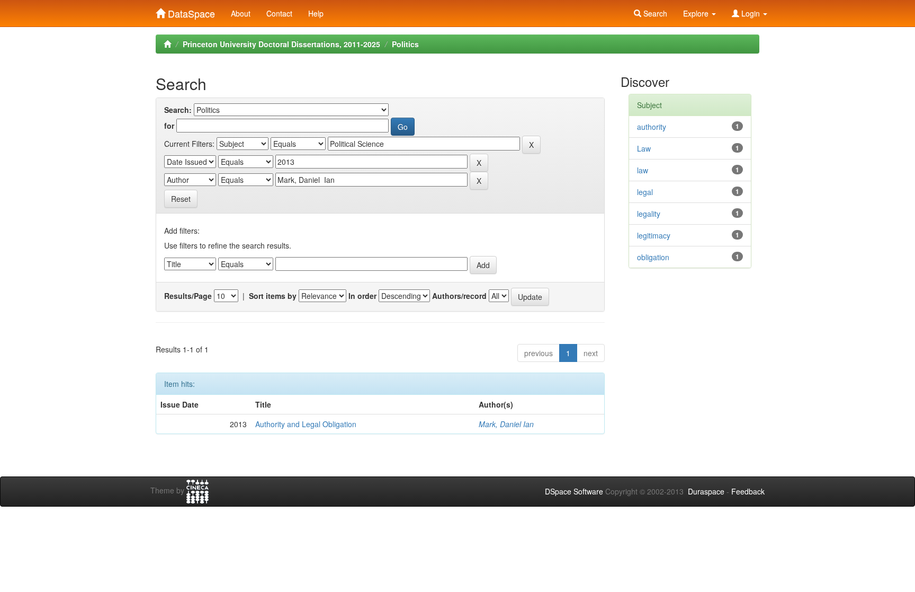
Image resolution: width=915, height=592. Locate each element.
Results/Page (188, 295)
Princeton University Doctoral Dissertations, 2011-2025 (281, 44)
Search (654, 13)
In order (362, 295)
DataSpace (190, 11)
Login (750, 13)
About (240, 13)
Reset (181, 198)
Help (316, 13)
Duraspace (706, 491)
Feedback (748, 491)
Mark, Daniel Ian (506, 424)
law (642, 170)
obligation (653, 257)
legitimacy (653, 235)
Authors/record (459, 295)
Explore (697, 13)
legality (648, 213)
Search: (178, 109)
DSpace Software (574, 491)
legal (645, 192)
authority (651, 126)
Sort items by (273, 295)
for (169, 125)
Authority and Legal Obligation (305, 424)
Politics (405, 44)
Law (644, 148)
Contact (279, 13)
